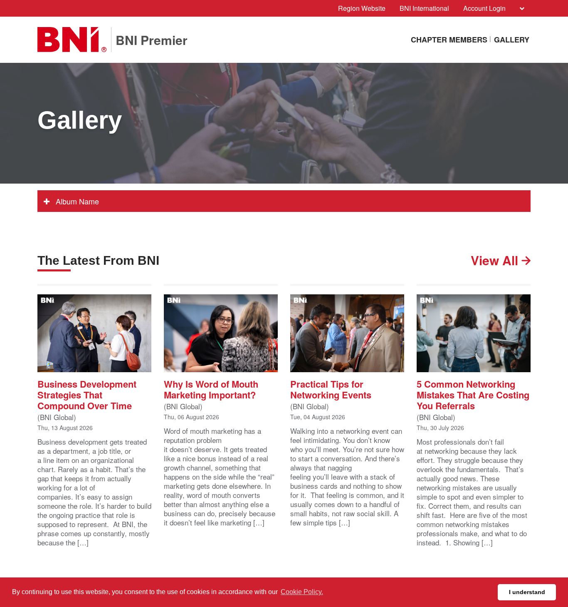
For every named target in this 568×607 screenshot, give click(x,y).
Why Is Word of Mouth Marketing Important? (211, 388)
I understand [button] (527, 592)
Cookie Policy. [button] (302, 591)
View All (496, 260)
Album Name (76, 201)
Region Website (361, 8)
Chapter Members (449, 39)
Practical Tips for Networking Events (330, 388)
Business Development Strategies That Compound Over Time (86, 394)
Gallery (511, 39)
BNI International (424, 8)
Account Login (484, 8)
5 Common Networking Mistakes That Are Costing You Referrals (473, 394)
